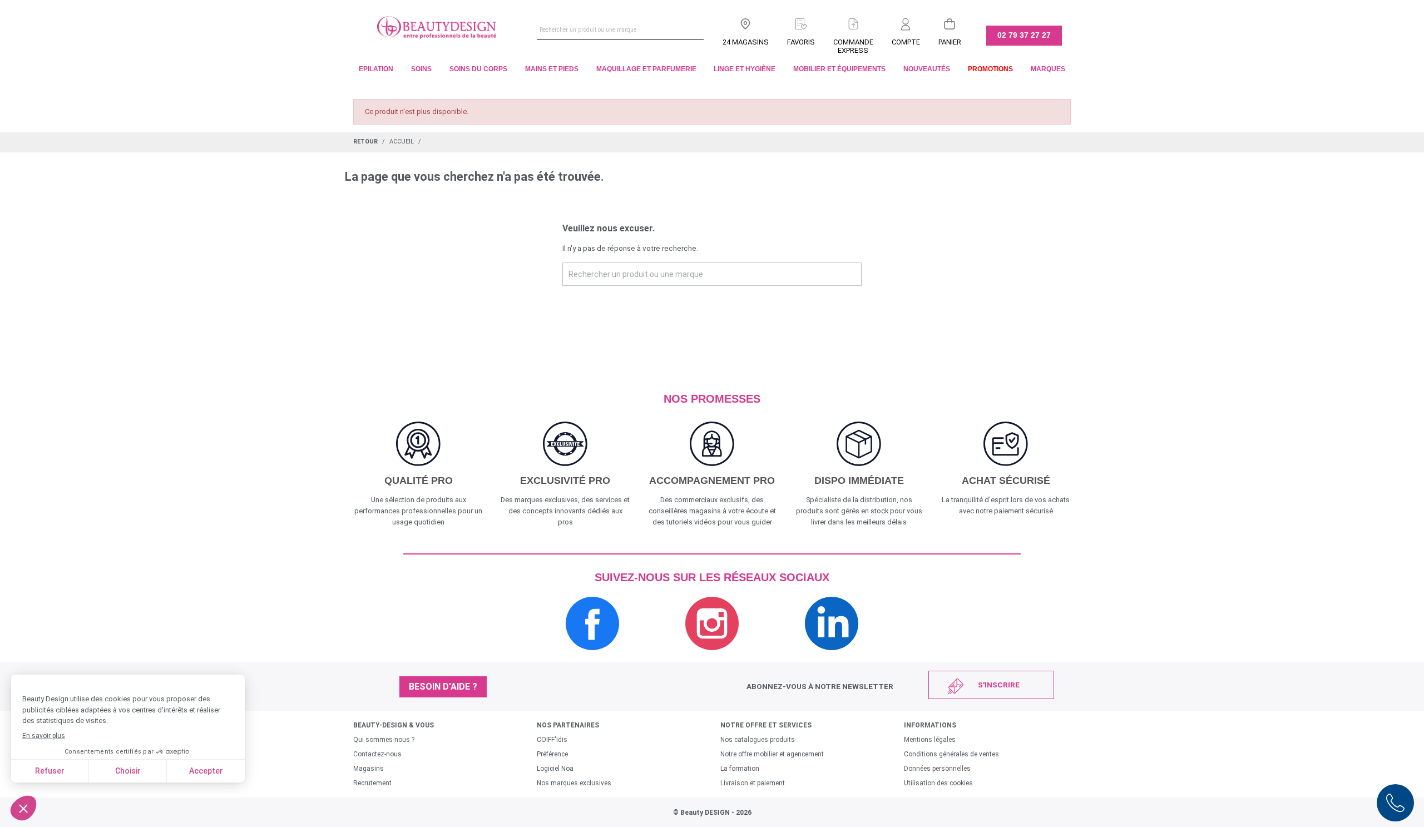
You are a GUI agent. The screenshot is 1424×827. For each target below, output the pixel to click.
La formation (739, 768)
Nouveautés (926, 69)
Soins (421, 69)
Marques (1048, 69)
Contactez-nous (377, 754)
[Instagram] (712, 656)
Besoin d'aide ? (443, 686)
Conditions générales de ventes (951, 754)
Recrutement (372, 783)
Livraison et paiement (752, 783)
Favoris (801, 42)
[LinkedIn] (831, 656)
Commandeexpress (853, 46)
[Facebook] (592, 656)
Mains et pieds (551, 69)
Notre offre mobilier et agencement (772, 754)
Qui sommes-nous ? (383, 740)
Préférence (552, 754)
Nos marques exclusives (574, 783)
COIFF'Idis (552, 740)
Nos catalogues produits (757, 740)
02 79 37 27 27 (1024, 35)
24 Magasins (746, 42)
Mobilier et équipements (839, 69)
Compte (906, 42)
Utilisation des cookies (938, 783)
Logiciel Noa (555, 768)
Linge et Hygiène (744, 69)
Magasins (368, 768)
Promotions (990, 69)
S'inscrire (999, 684)
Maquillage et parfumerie (646, 69)
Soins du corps (478, 69)
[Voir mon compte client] (905, 21)
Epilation (376, 69)
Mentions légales (930, 740)
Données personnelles (937, 768)
